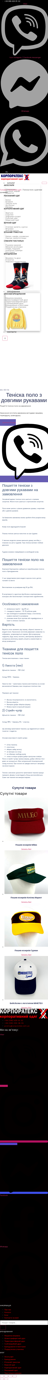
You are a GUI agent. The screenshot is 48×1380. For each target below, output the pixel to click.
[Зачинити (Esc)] (15, 1376)
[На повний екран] (6, 1376)
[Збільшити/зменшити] (2, 1376)
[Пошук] (3, 1327)
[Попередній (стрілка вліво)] (2, 1379)
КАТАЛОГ (11, 183)
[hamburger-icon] (44, 183)
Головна (3, 190)
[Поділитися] (10, 1376)
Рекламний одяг (14, 190)
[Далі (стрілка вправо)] (6, 1379)
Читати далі (26, 849)
